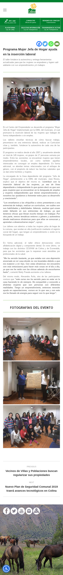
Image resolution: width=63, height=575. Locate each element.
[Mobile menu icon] (5, 10)
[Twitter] (45, 44)
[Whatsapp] (51, 44)
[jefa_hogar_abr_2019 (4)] (31, 339)
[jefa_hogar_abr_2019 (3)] (31, 382)
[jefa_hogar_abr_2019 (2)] (31, 426)
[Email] (57, 44)
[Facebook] (39, 44)
